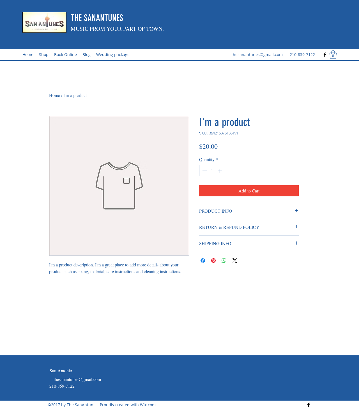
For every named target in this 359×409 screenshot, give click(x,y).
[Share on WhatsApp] (224, 260)
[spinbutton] (212, 170)
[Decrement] (204, 170)
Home (54, 95)
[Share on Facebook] (202, 260)
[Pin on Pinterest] (213, 260)
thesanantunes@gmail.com (257, 54)
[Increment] (220, 170)
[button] (333, 54)
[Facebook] (325, 54)
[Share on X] (234, 260)
